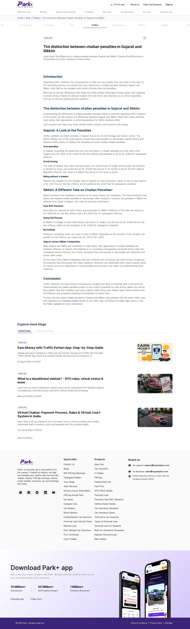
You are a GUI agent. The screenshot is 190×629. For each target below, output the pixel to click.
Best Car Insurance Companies (109, 530)
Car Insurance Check (104, 512)
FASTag (98, 477)
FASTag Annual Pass (73, 495)
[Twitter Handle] (37, 492)
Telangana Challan (72, 477)
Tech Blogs (69, 482)
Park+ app (124, 301)
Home (20, 18)
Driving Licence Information (77, 490)
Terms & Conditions (139, 623)
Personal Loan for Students (107, 526)
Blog (28, 18)
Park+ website (54, 304)
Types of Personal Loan (106, 521)
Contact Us (69, 464)
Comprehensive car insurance (78, 517)
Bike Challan (100, 539)
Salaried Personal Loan (105, 534)
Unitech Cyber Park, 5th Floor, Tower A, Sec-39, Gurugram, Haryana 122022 (151, 477)
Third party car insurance (106, 517)
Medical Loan (70, 526)
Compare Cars (70, 504)
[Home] (25, 4)
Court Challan (70, 539)
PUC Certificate (71, 534)
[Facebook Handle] (29, 492)
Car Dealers (69, 508)
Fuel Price (99, 486)
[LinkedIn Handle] (45, 492)
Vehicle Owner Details (105, 504)
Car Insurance (101, 468)
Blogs (66, 468)
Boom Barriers (70, 512)
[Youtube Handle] (54, 492)
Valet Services (70, 486)
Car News (68, 499)
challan (36, 18)
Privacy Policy (156, 623)
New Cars (99, 464)
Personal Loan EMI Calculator (109, 499)
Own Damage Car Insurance (77, 530)
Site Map (168, 623)
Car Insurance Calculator (106, 508)
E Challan (99, 473)
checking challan (70, 301)
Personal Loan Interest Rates (78, 521)
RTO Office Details (103, 490)
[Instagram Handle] (20, 492)
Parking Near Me (102, 482)
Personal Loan (101, 495)
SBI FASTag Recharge (74, 473)
